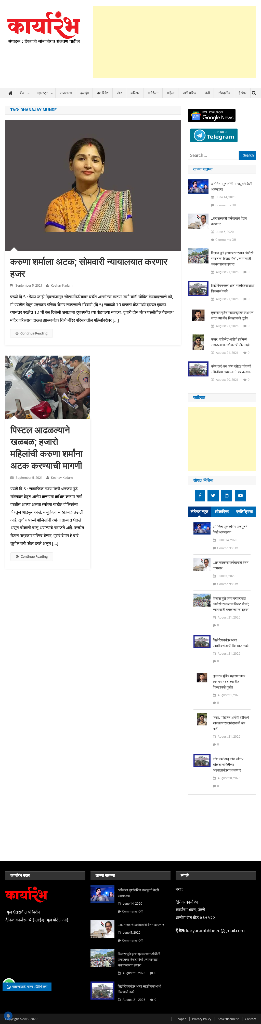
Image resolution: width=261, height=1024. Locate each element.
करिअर (134, 93)
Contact (250, 1019)
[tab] (199, 512)
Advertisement (228, 1019)
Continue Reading (33, 333)
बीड (22, 93)
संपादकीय (224, 93)
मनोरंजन (153, 93)
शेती (207, 93)
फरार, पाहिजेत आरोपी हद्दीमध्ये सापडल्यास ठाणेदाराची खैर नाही (230, 342)
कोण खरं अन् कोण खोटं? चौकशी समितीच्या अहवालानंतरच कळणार (231, 369)
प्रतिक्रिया (244, 511)
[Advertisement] (174, 42)
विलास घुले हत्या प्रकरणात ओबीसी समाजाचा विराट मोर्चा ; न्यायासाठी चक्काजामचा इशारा (232, 258)
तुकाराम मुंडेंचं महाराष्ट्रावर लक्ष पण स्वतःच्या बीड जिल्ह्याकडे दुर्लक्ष (232, 315)
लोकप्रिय (222, 511)
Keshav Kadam (61, 285)
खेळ (119, 93)
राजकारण (66, 93)
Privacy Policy (201, 1019)
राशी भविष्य (189, 93)
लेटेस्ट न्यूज (199, 511)
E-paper (180, 1019)
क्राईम (84, 93)
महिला (170, 93)
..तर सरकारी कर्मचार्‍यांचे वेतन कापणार (229, 221)
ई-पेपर (242, 93)
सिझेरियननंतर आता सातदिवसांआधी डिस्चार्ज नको (232, 288)
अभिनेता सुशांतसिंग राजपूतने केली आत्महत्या (231, 186)
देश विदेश (103, 93)
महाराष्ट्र (42, 93)
